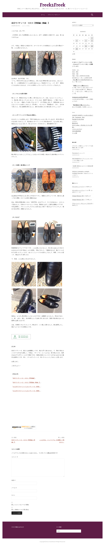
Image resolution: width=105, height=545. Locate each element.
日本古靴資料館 (76, 131)
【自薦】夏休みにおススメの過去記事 (82, 166)
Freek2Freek (52, 4)
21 (86, 46)
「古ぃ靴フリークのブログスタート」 (82, 79)
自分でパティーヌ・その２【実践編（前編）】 (26, 382)
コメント (14, 457)
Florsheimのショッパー (78, 153)
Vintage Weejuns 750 (78, 196)
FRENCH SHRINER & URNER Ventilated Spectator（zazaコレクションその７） (82, 173)
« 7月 (73, 54)
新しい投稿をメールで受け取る (20, 509)
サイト (13, 495)
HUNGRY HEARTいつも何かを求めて (82, 115)
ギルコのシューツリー (78, 186)
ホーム (43, 14)
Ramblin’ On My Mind (78, 119)
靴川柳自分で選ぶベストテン (81, 105)
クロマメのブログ (77, 129)
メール (14, 487)
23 (92, 46)
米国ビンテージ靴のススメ (80, 85)
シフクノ (74, 121)
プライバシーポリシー (54, 14)
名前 (13, 480)
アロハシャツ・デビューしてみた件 (82, 203)
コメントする (25, 25)
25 (76, 48)
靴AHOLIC (75, 123)
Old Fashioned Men (78, 117)
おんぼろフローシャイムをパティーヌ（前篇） (26, 386)
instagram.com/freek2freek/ (80, 97)
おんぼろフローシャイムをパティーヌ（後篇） (26, 390)
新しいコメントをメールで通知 (20, 504)
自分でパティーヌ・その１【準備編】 (24, 378)
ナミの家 (74, 133)
